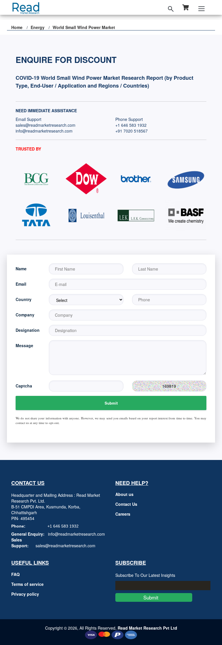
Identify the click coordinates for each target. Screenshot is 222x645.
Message (24, 345)
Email (21, 284)
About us (124, 494)
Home (17, 27)
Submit (111, 403)
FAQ (15, 574)
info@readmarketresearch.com (44, 131)
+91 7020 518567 (131, 131)
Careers (122, 514)
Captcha (24, 386)
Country (24, 299)
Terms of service (27, 584)
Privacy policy (25, 594)
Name (21, 268)
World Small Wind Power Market (84, 27)
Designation (28, 330)
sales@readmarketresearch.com (45, 125)
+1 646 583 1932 (131, 125)
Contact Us (126, 504)
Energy (38, 27)
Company (25, 315)
